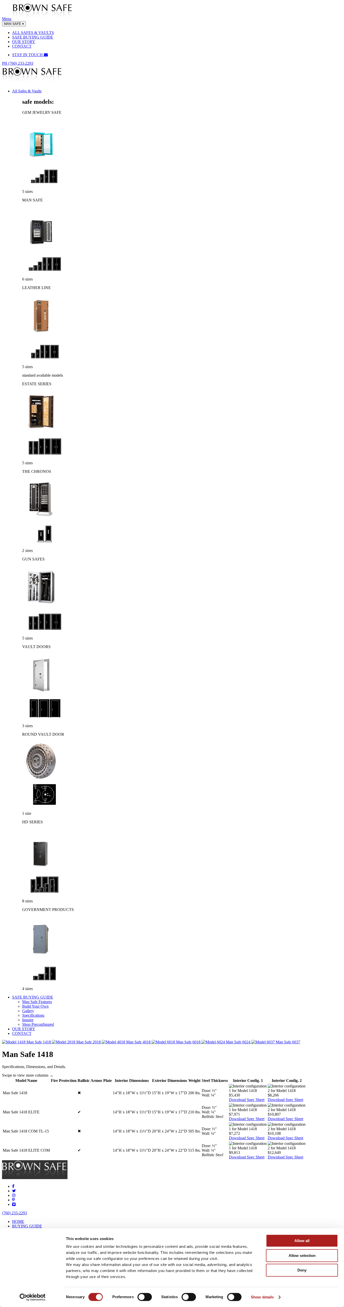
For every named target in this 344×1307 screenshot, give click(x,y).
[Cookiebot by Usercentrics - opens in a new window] (33, 1297)
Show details (262, 1297)
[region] (172, 1119)
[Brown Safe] (42, 19)
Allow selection (302, 1255)
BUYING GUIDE (27, 1226)
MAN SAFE (14, 24)
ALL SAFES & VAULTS (33, 32)
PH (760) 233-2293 (17, 63)
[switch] (144, 1297)
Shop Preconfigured (38, 1024)
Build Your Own (35, 1006)
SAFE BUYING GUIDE (32, 37)
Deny (301, 1270)
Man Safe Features (37, 1002)
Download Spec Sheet (246, 1100)
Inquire (27, 1020)
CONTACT (21, 46)
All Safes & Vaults (27, 91)
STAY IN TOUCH (28, 55)
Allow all (301, 1241)
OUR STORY (23, 42)
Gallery (28, 1011)
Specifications (33, 1015)
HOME (18, 1221)
